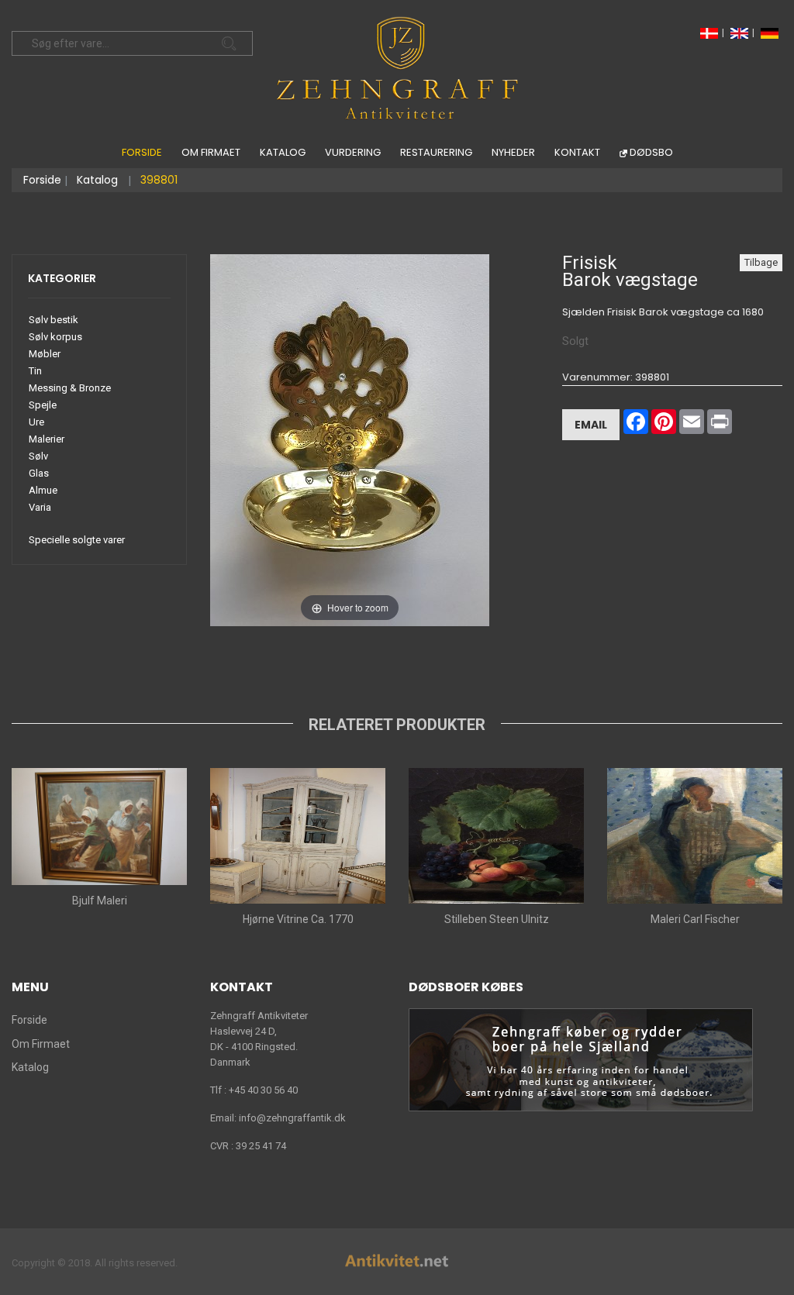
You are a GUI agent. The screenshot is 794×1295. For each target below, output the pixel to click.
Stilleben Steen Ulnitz (496, 919)
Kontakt (577, 152)
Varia (40, 507)
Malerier (46, 439)
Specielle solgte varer (77, 540)
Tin (35, 371)
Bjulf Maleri (99, 900)
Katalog (283, 152)
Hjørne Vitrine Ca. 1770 (298, 919)
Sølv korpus (55, 337)
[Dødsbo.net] (581, 1059)
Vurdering (353, 152)
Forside (142, 152)
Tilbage (761, 262)
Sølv (38, 456)
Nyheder (513, 152)
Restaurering (436, 152)
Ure (36, 422)
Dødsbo (651, 152)
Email (591, 424)
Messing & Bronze (70, 388)
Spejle (43, 405)
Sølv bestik (53, 319)
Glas (39, 473)
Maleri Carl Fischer (695, 919)
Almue (43, 490)
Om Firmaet (210, 152)
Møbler (44, 354)
